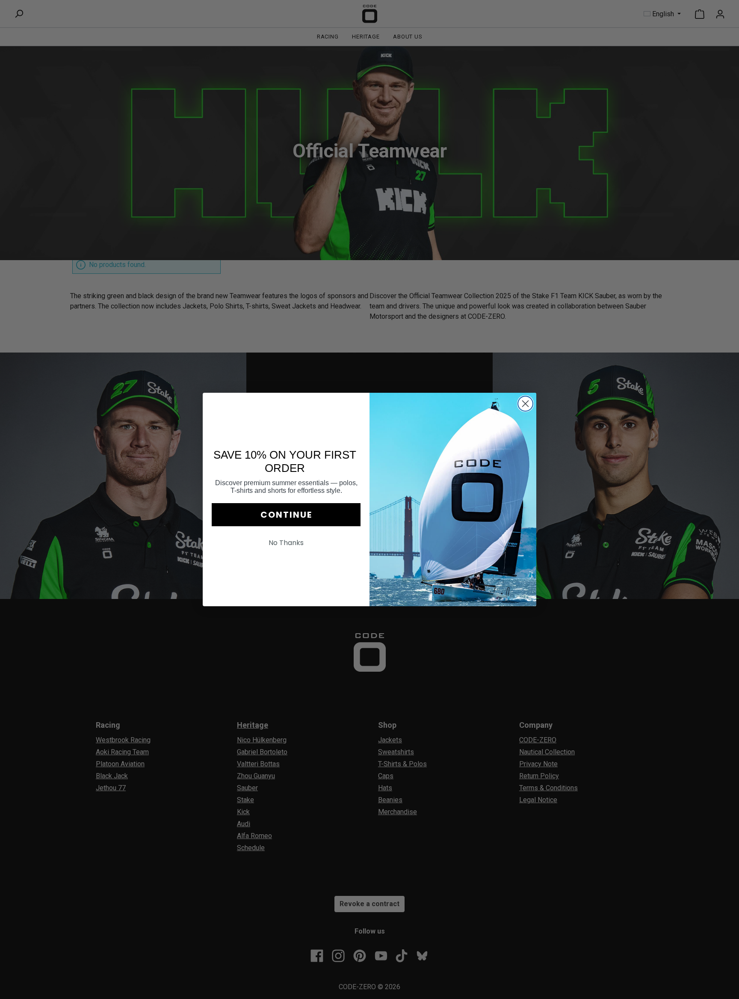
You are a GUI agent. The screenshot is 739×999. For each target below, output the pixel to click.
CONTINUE (286, 515)
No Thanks (286, 543)
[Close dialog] (525, 403)
